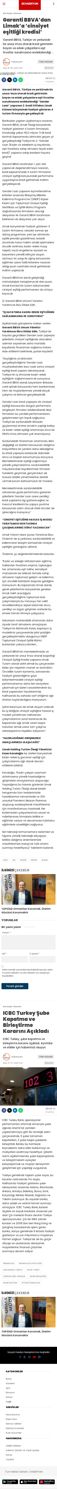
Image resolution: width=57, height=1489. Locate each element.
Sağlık (9, 1401)
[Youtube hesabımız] (34, 1357)
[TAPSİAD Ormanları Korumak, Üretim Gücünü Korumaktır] (28, 889)
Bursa (8, 1378)
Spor (8, 1388)
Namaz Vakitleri (13, 1423)
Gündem (10, 1383)
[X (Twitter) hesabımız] (24, 1357)
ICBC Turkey (34, 1270)
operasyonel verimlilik (15, 1276)
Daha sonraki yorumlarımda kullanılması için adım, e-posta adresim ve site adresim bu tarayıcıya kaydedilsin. (27, 972)
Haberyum (17, 61)
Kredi (34, 860)
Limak (45, 860)
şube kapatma (11, 1283)
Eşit (6, 860)
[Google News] (50, 81)
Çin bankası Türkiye (13, 1270)
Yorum (6, 932)
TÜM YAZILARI (46, 61)
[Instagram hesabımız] (29, 1357)
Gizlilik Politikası (13, 1445)
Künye (9, 1454)
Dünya (9, 1397)
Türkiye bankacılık (31, 1283)
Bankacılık (9, 1263)
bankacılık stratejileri (31, 1263)
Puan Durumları (13, 1432)
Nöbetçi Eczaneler (15, 1428)
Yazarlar (10, 1459)
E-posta (34, 953)
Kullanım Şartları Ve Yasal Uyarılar (22, 1450)
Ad (4, 953)
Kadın (23, 860)
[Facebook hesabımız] (20, 1357)
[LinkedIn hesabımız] (39, 1357)
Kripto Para (11, 1419)
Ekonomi (49, 67)
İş (14, 860)
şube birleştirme (38, 1276)
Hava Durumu (13, 1414)
